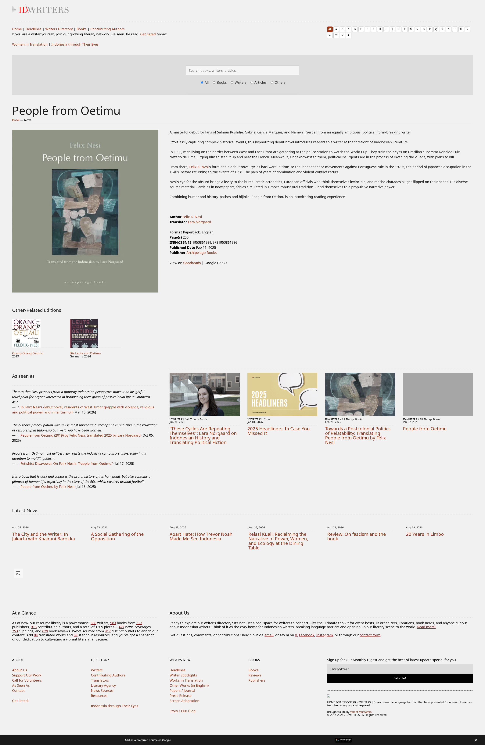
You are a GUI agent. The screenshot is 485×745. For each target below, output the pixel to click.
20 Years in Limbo (425, 534)
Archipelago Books (201, 252)
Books (82, 29)
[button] (242, 740)
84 (36, 635)
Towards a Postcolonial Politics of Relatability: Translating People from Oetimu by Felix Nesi (358, 435)
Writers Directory (59, 29)
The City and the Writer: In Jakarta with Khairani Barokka (43, 536)
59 (75, 635)
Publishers (256, 680)
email (268, 635)
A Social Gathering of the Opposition (117, 536)
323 (139, 623)
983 (113, 623)
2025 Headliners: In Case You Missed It (278, 430)
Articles (260, 82)
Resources (99, 695)
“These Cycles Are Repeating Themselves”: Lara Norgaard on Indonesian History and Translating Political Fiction (203, 435)
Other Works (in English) (189, 685)
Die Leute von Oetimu (85, 353)
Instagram (324, 635)
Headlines (33, 29)
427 (121, 627)
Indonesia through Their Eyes (75, 44)
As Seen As (21, 685)
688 (93, 623)
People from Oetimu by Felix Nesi (47, 486)
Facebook (306, 635)
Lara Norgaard (199, 222)
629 (45, 631)
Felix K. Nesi (199, 167)
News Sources (102, 690)
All (330, 29)
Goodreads (192, 263)
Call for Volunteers (27, 680)
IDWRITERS (242, 8)
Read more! (426, 627)
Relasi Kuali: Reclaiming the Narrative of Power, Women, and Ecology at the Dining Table (278, 541)
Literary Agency (103, 685)
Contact (18, 690)
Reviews (254, 675)
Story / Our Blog (183, 711)
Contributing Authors (107, 29)
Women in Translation (30, 44)
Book (16, 120)
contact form (370, 635)
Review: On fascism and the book (356, 536)
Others (280, 82)
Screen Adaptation (184, 700)
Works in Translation (186, 680)
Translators (100, 680)
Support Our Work (26, 675)
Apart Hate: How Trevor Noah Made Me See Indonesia (201, 536)
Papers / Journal (182, 690)
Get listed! (20, 700)
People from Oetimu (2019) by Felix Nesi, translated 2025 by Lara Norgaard (80, 435)
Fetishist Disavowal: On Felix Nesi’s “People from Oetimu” (66, 463)
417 (108, 631)
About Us (19, 670)
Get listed (148, 34)
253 (15, 631)
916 (34, 627)
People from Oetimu (425, 428)
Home (17, 29)
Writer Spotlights (183, 675)
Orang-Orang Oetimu (27, 353)
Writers (240, 82)
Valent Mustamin (361, 712)
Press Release (181, 695)
